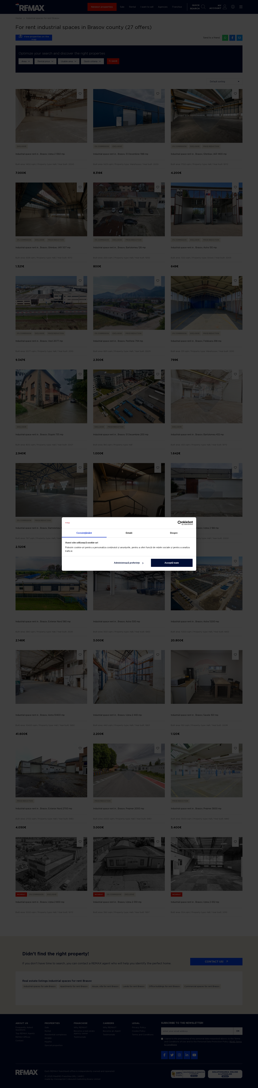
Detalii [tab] (129, 533)
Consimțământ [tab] (84, 533)
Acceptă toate (172, 562)
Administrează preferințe (127, 562)
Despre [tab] (174, 533)
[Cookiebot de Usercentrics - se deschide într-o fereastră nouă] (180, 523)
